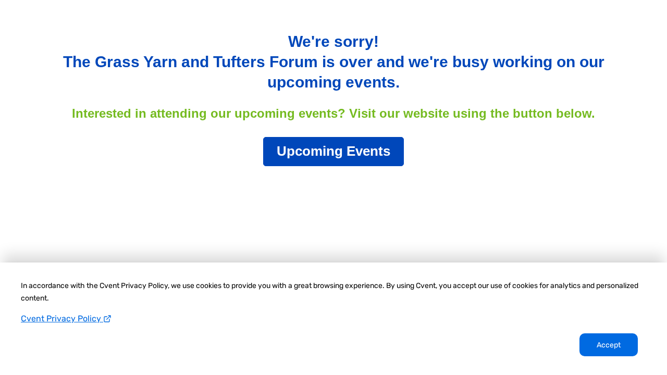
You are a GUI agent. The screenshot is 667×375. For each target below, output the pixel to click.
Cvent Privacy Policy (62, 318)
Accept (609, 345)
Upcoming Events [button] (333, 151)
